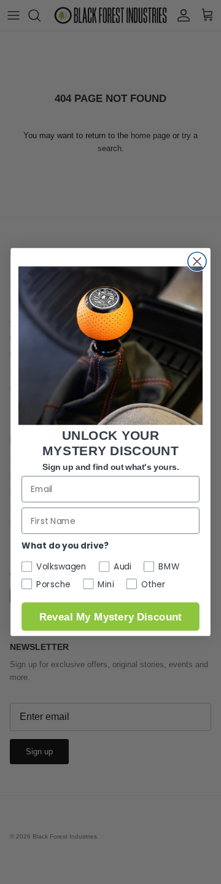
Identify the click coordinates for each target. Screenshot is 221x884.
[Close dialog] (197, 261)
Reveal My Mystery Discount (110, 616)
